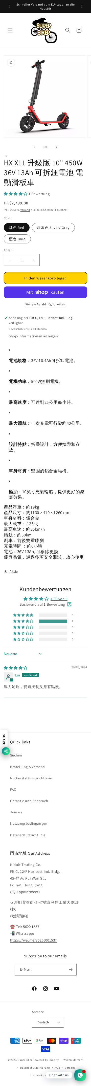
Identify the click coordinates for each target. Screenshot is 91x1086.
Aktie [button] (14, 571)
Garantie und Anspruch (29, 801)
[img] (16, 667)
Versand (25, 209)
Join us (16, 812)
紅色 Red (16, 227)
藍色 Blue (17, 239)
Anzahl (8, 250)
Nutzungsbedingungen (28, 823)
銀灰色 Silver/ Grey (53, 227)
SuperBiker (25, 1060)
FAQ (13, 789)
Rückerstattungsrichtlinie (31, 778)
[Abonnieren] (70, 969)
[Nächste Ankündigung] (81, 6)
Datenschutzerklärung (35, 1067)
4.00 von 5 (59, 598)
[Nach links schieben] (34, 146)
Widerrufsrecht (73, 1060)
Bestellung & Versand (27, 767)
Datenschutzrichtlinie (28, 835)
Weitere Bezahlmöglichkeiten (45, 304)
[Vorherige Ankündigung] (9, 6)
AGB (57, 1067)
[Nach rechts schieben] (56, 146)
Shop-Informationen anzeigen (33, 336)
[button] (10, 30)
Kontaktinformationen (48, 1075)
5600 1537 (31, 926)
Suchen (16, 755)
